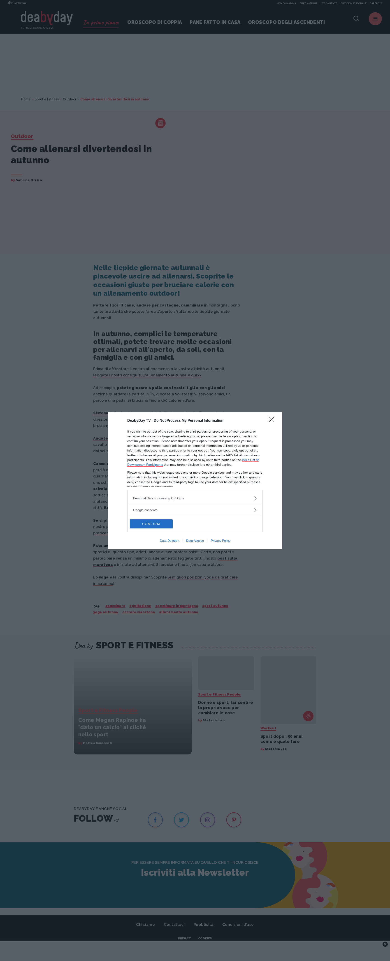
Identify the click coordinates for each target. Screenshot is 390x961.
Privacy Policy (220, 540)
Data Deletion (169, 540)
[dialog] (195, 480)
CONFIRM (151, 524)
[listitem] (195, 498)
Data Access (195, 540)
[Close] (273, 421)
